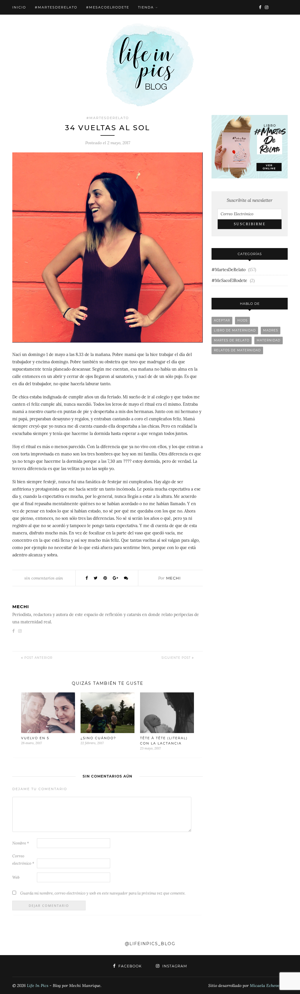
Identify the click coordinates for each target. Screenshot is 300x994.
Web (16, 877)
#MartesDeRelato (56, 7)
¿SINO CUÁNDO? (98, 738)
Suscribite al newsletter (249, 200)
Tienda (146, 7)
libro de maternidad (235, 330)
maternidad (268, 340)
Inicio (19, 7)
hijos (242, 320)
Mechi (173, 578)
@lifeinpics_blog (150, 943)
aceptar (222, 320)
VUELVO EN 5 (35, 738)
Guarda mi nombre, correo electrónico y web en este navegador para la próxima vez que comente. (102, 893)
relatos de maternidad (237, 350)
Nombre (20, 843)
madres (270, 330)
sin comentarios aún (43, 578)
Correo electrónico (23, 860)
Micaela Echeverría (268, 985)
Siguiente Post (176, 658)
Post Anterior (37, 658)
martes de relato (231, 340)
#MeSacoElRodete (107, 7)
